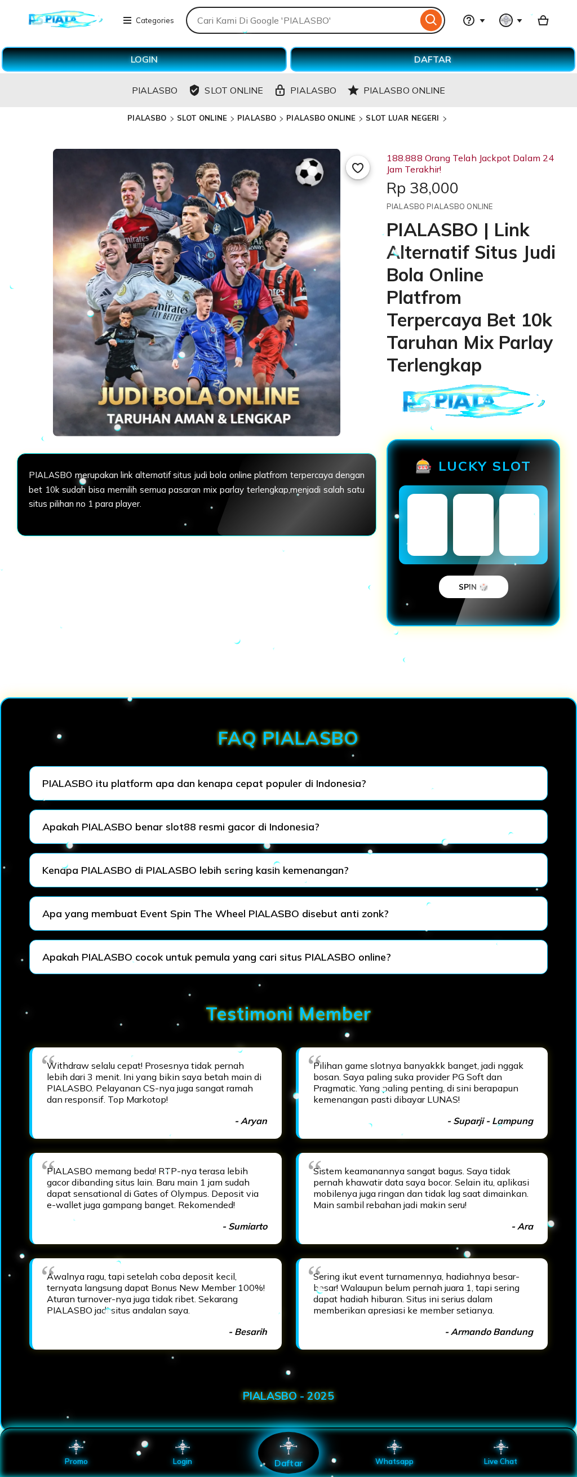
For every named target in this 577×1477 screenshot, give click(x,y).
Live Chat (500, 1461)
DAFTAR (432, 59)
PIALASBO (146, 117)
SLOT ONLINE (202, 117)
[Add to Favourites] (358, 167)
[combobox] (302, 20)
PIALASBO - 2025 (288, 1396)
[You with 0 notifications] (511, 20)
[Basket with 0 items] (543, 20)
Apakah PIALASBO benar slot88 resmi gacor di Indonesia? (180, 826)
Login (182, 1461)
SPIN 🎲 (474, 586)
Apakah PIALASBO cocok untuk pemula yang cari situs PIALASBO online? (216, 956)
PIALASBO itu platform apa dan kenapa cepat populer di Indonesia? (204, 783)
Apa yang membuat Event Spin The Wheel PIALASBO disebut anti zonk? (215, 913)
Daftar (288, 1462)
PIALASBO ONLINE (321, 117)
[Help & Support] (473, 20)
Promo (76, 1461)
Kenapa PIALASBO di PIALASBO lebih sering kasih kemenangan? (195, 870)
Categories (155, 20)
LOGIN (144, 59)
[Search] (431, 20)
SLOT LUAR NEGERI (402, 117)
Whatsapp (394, 1461)
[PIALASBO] (65, 27)
